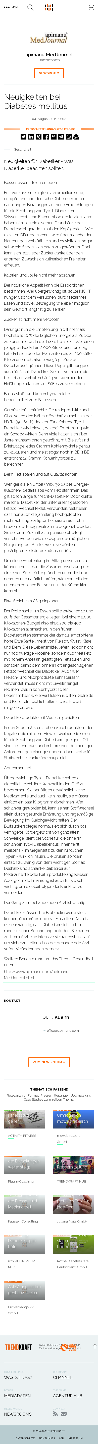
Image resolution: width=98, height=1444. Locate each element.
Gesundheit (22, 149)
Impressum (75, 1438)
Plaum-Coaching (21, 1181)
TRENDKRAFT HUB (71, 1181)
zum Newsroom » (49, 1062)
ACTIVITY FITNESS (22, 1136)
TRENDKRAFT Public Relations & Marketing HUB (49, 7)
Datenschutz (25, 1438)
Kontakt (64, 1414)
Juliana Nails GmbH (72, 1221)
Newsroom (49, 73)
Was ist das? (18, 1377)
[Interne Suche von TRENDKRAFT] (30, 8)
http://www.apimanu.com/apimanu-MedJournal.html (37, 974)
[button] (23, 137)
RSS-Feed (55, 1413)
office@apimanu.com (63, 1030)
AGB (61, 1438)
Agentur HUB (67, 1395)
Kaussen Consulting (23, 1221)
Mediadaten (17, 1395)
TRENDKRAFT (56, 1431)
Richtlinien (47, 1438)
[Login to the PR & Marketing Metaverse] (91, 7)
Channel (63, 1377)
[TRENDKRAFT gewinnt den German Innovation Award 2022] (68, 1348)
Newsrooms (18, 1414)
